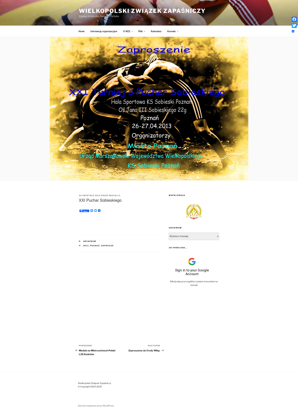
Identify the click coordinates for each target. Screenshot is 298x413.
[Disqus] (119, 291)
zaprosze (107, 246)
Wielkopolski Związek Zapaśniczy (142, 10)
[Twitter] (294, 25)
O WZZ (126, 31)
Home (82, 31)
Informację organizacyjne (103, 31)
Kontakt (171, 31)
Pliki (140, 31)
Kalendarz (156, 31)
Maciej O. (115, 195)
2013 (86, 246)
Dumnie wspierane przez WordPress (96, 405)
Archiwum (89, 241)
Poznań (95, 246)
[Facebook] (294, 19)
